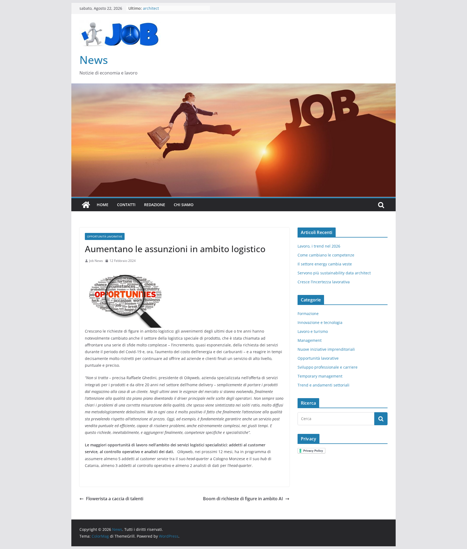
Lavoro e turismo (313, 331)
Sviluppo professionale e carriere (328, 367)
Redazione (154, 204)
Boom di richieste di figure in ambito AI (243, 499)
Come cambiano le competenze (326, 255)
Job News (96, 260)
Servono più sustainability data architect (334, 272)
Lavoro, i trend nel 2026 (319, 246)
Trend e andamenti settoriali (323, 385)
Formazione (308, 313)
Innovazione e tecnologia (320, 322)
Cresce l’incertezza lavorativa (324, 281)
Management (310, 340)
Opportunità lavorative (104, 236)
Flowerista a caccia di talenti (114, 499)
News (93, 59)
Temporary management (320, 376)
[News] (85, 204)
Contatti (126, 204)
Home (102, 204)
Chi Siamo (184, 204)
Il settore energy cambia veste (325, 264)
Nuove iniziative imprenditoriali (326, 349)
